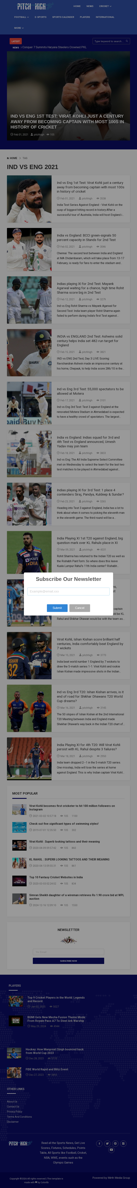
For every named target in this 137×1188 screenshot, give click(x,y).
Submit (57, 608)
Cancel (79, 608)
